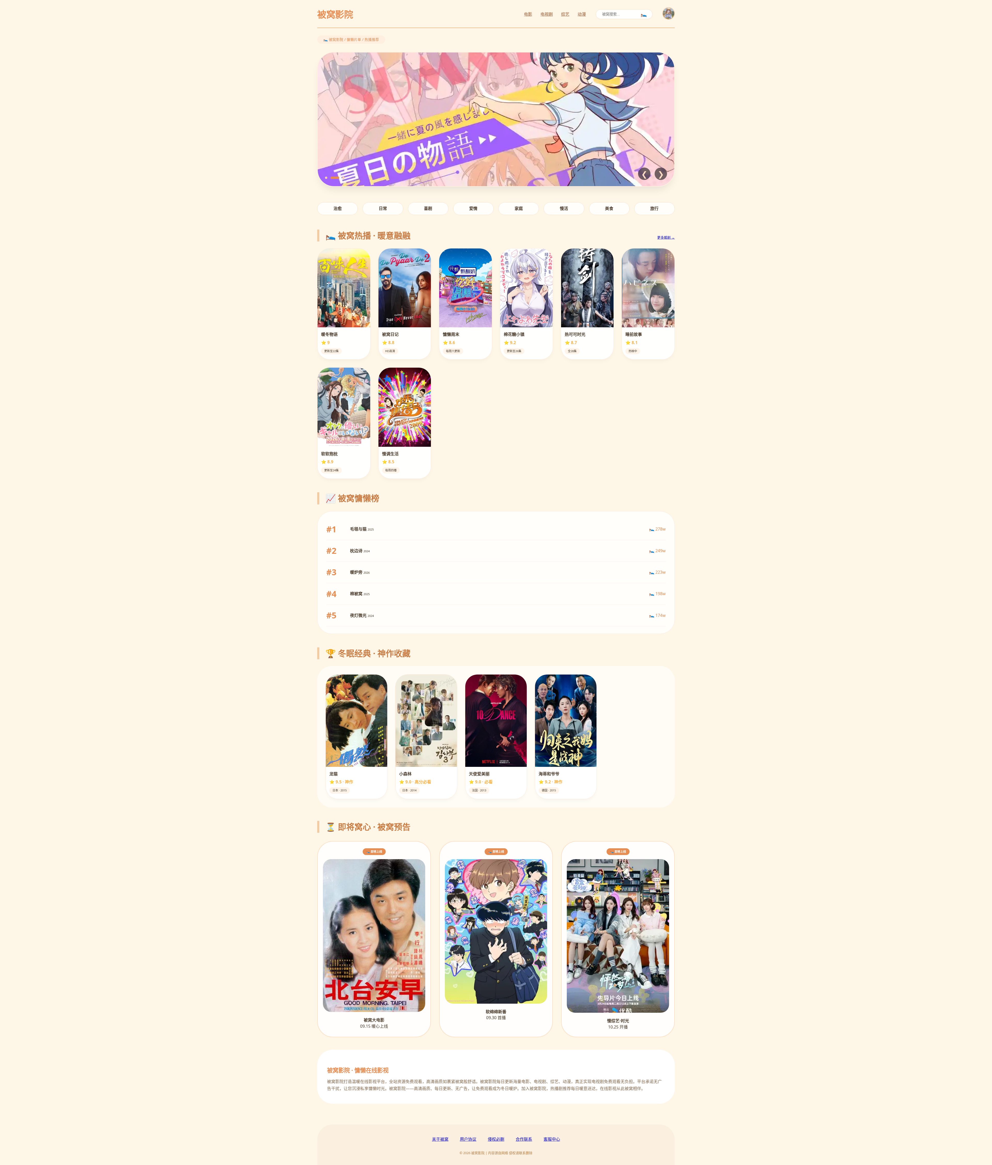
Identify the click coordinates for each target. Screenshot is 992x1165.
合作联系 (524, 1139)
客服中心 (552, 1139)
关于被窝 (440, 1139)
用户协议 (468, 1139)
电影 (528, 14)
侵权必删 (496, 1139)
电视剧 (546, 14)
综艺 (565, 14)
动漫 (582, 14)
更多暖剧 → (666, 237)
